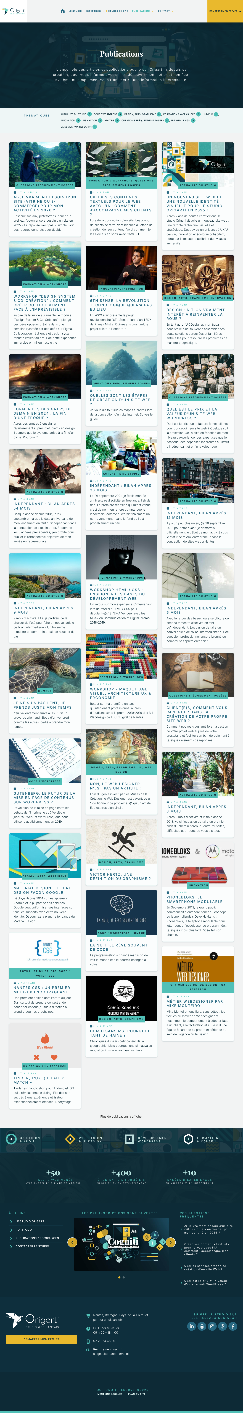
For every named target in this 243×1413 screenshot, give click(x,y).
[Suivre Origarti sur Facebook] (232, 1326)
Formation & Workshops (181, 114)
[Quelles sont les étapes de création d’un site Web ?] (181, 1267)
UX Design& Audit (30, 1139)
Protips (111, 120)
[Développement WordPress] (129, 1139)
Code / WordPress (107, 114)
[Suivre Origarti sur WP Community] (201, 1326)
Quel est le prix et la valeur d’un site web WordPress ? (206, 1282)
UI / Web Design (182, 120)
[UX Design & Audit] (11, 1139)
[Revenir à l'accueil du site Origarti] (62, 11)
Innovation (69, 120)
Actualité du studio (75, 114)
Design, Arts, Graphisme (142, 114)
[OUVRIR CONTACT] (172, 11)
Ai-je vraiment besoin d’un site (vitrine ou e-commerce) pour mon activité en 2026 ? (208, 1229)
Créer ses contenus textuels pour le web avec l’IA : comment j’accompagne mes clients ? (206, 1249)
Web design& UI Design (90, 1139)
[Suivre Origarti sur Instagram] (212, 1326)
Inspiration (92, 120)
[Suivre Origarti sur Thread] (222, 1326)
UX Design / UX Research (77, 126)
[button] (72, 1242)
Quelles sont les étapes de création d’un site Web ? (205, 1267)
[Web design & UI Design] (70, 1139)
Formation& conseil (208, 1139)
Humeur (210, 114)
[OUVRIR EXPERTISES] (103, 11)
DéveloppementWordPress (153, 1139)
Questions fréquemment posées (145, 120)
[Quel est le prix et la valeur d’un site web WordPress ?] (181, 1282)
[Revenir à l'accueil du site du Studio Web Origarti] (13, 11)
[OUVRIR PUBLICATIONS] (152, 11)
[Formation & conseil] (188, 1139)
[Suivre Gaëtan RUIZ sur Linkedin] (191, 1326)
